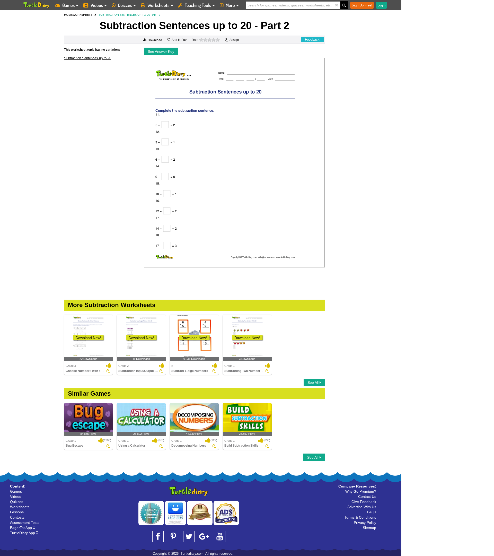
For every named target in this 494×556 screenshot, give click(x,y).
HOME (68, 14)
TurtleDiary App (23, 533)
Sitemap (369, 528)
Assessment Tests (24, 522)
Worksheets (158, 5)
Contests (17, 517)
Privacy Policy (365, 522)
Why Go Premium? (360, 491)
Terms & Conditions (360, 517)
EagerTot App (21, 528)
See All (313, 382)
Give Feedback (363, 502)
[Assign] (108, 370)
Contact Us (367, 496)
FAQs (371, 512)
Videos (97, 5)
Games (68, 5)
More (230, 5)
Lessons (17, 512)
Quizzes (125, 5)
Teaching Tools (198, 5)
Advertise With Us (361, 507)
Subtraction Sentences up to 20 (87, 58)
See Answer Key (161, 51)
